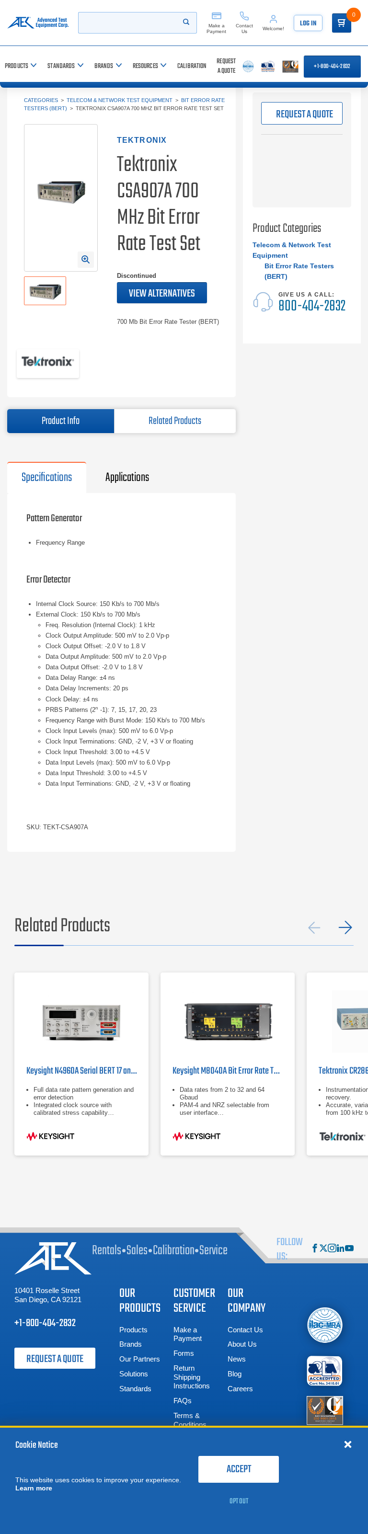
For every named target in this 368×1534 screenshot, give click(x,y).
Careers (240, 1389)
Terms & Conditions (190, 1420)
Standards (135, 1389)
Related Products (175, 421)
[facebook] (314, 1249)
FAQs (182, 1401)
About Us (242, 1344)
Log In (308, 23)
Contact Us (245, 1330)
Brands (130, 1344)
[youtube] (349, 1249)
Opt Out (239, 1501)
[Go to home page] (38, 23)
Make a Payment (187, 1334)
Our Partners (139, 1359)
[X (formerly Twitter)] (323, 1249)
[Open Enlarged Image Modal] (86, 260)
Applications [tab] (127, 477)
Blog (235, 1374)
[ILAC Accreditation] (325, 1325)
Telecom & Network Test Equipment (119, 100)
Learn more (33, 1488)
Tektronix (142, 140)
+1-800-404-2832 (332, 66)
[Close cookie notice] (348, 1444)
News (237, 1359)
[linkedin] (340, 1249)
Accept (239, 1469)
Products (133, 1330)
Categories (41, 100)
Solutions (133, 1374)
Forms (183, 1353)
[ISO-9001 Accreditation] (325, 1410)
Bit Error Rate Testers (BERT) (299, 271)
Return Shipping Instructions (191, 1377)
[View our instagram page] (332, 1249)
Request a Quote (54, 1359)
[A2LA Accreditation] (325, 1370)
